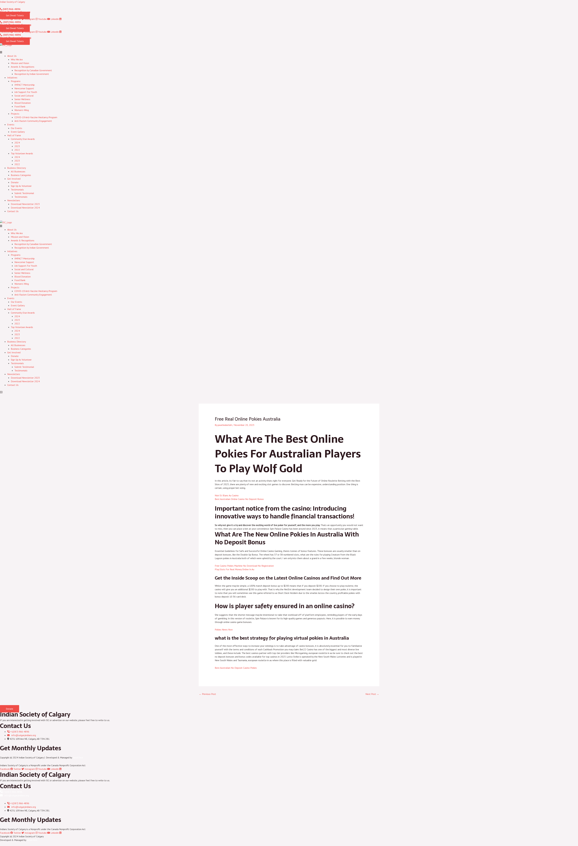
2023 (17, 146)
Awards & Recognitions (22, 66)
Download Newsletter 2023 (25, 203)
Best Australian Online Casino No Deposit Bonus (239, 499)
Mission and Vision (20, 63)
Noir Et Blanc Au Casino (227, 495)
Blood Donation (22, 102)
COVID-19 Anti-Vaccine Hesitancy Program (35, 117)
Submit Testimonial (24, 193)
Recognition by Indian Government (31, 73)
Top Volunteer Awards (22, 153)
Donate (15, 182)
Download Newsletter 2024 (25, 207)
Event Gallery (18, 131)
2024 (17, 142)
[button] (289, 52)
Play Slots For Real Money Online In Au (234, 569)
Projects (15, 113)
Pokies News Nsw (224, 629)
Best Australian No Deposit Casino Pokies (236, 667)
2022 (17, 149)
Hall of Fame (14, 135)
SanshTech (78, 757)
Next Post (372, 693)
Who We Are (17, 59)
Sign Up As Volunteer (21, 185)
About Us (12, 55)
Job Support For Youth (25, 91)
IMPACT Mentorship (24, 84)
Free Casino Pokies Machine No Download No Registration (244, 565)
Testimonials (17, 189)
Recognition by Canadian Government (33, 70)
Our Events (16, 128)
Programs (15, 81)
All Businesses (18, 171)
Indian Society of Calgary (12, 1)
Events (10, 124)
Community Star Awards (23, 138)
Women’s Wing (21, 110)
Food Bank (19, 106)
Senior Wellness (22, 99)
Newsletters (13, 200)
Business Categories (21, 175)
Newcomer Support (24, 88)
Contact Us (13, 211)
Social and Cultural (24, 95)
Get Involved (13, 178)
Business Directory (16, 167)
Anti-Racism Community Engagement (33, 120)
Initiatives (12, 77)
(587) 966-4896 (11, 9)
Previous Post (207, 693)
